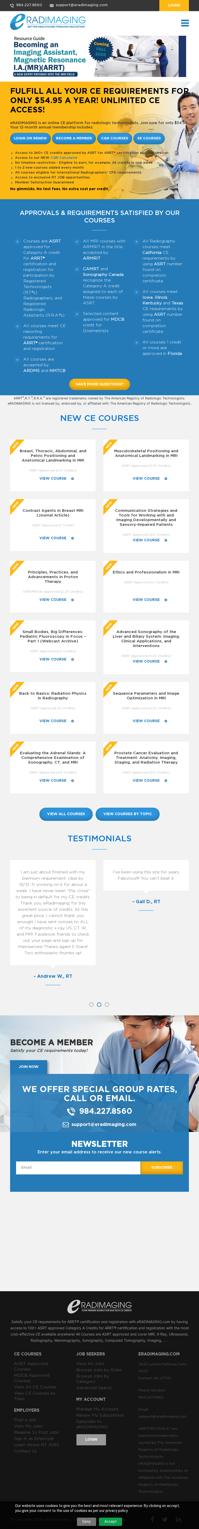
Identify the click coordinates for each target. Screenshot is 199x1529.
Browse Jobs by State (99, 1370)
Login (174, 5)
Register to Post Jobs (36, 1432)
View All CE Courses (35, 1387)
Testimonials (100, 839)
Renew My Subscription (100, 1415)
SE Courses (149, 138)
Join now (29, 1067)
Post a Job (25, 1420)
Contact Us (25, 1451)
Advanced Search (94, 1388)
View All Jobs (90, 1364)
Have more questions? (100, 384)
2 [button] (99, 1004)
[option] (53, 928)
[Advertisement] (104, 1241)
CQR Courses (114, 138)
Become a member (74, 138)
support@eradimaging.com (82, 5)
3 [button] (107, 1004)
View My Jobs (28, 1426)
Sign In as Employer (34, 1439)
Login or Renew (30, 138)
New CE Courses (99, 418)
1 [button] (91, 1004)
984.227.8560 (29, 5)
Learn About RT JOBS (36, 1445)
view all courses (66, 814)
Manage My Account (97, 1409)
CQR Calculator (64, 158)
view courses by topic (127, 814)
